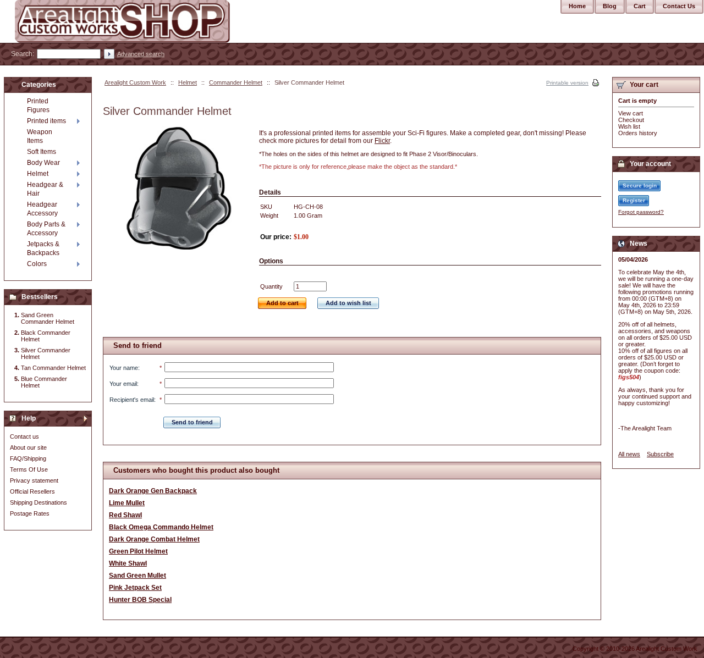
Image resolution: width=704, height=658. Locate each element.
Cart (640, 6)
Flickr (382, 141)
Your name (123, 367)
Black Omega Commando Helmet (161, 527)
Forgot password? (641, 212)
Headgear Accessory (42, 209)
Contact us (24, 436)
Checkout (631, 120)
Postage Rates (30, 513)
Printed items (46, 121)
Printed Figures (38, 105)
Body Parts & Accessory (46, 228)
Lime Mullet (127, 503)
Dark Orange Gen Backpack (153, 491)
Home (577, 6)
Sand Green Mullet (137, 575)
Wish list (629, 126)
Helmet (187, 82)
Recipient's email (131, 399)
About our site (28, 447)
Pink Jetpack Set (135, 587)
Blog (610, 6)
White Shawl (128, 563)
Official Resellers (32, 491)
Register (634, 200)
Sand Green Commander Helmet (47, 318)
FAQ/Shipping (28, 458)
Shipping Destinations (38, 502)
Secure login (640, 186)
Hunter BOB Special (140, 600)
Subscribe (660, 454)
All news (629, 454)
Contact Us (679, 6)
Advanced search (140, 54)
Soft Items (41, 152)
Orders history (637, 133)
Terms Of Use (29, 469)
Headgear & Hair (45, 189)
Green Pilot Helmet (138, 551)
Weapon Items (39, 136)
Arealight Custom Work (135, 82)
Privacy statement (34, 480)
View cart (630, 113)
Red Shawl (125, 515)
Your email (123, 383)
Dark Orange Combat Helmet (154, 539)
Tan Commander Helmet (53, 367)
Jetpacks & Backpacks (43, 248)
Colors (37, 264)
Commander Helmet (235, 82)
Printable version (567, 83)
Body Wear (43, 163)
